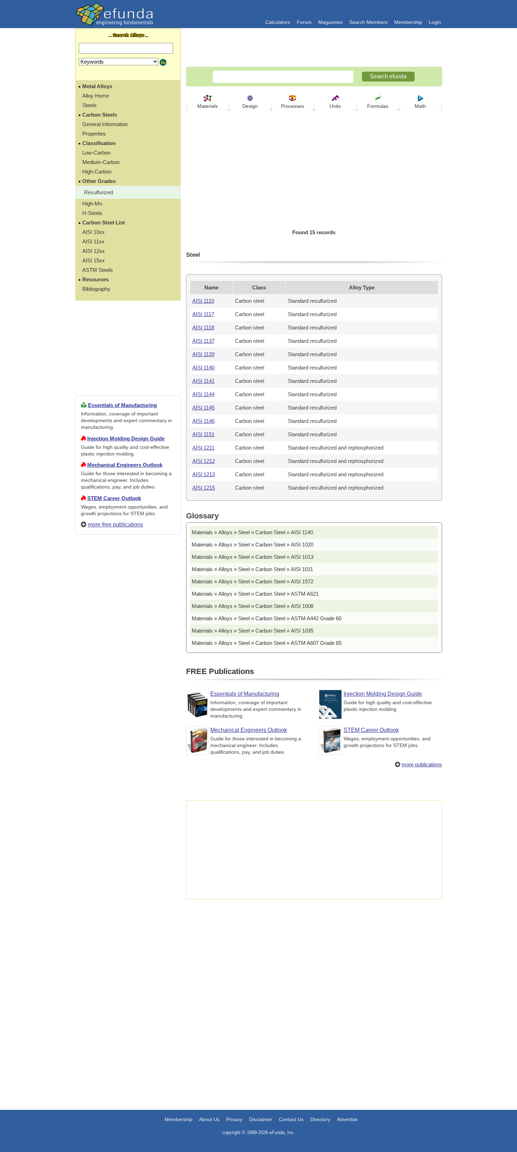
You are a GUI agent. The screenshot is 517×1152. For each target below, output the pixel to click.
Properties (94, 134)
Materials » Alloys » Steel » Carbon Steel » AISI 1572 (252, 581)
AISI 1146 (203, 421)
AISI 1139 (203, 354)
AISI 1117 (203, 314)
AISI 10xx (93, 232)
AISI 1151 (203, 434)
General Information (105, 124)
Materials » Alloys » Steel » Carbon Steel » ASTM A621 (255, 594)
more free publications (115, 525)
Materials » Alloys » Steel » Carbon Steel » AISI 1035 (252, 631)
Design (250, 106)
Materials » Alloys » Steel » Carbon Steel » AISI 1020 (252, 545)
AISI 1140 (203, 368)
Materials (207, 106)
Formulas (377, 106)
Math (420, 106)
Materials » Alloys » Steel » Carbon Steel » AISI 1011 (252, 569)
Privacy (234, 1119)
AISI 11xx (93, 241)
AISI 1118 (203, 327)
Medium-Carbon (101, 162)
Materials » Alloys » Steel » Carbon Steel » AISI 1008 (252, 606)
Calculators (277, 22)
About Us (209, 1119)
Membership (408, 22)
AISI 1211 (203, 448)
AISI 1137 (203, 341)
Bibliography (96, 289)
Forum (304, 22)
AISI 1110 (203, 301)
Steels (89, 105)
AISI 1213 (203, 474)
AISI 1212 (203, 461)
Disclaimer (260, 1119)
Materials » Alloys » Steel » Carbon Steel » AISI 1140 (252, 532)
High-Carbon (96, 172)
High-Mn (92, 204)
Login (435, 22)
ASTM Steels (97, 270)
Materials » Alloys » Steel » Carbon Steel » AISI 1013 (252, 557)
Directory (320, 1119)
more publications (422, 764)
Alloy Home (95, 96)
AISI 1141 (203, 381)
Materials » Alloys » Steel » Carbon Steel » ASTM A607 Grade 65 (267, 643)
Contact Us (291, 1119)
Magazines (330, 22)
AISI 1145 (203, 408)
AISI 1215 (203, 488)
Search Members (368, 22)
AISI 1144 (203, 394)
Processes (292, 106)
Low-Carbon (96, 153)
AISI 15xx (93, 260)
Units (335, 106)
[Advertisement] (128, 794)
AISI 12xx (93, 251)
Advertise (347, 1119)
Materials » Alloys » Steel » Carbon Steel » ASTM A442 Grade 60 (267, 618)
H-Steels (92, 213)
